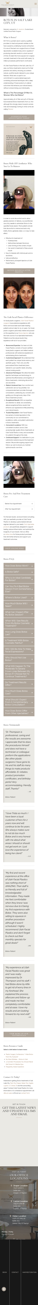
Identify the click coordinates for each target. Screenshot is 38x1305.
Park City (13, 1083)
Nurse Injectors (24, 333)
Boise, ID (14, 1085)
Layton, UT (7, 1085)
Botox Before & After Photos (19, 271)
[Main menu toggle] (35, 3)
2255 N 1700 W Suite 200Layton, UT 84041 (20, 1206)
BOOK (5, 1272)
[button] (19, 118)
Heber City (24, 1083)
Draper (18, 1083)
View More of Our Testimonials (19, 1034)
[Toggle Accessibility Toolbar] (4, 1289)
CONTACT (15, 1272)
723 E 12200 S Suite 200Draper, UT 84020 (20, 1190)
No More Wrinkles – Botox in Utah (17, 1059)
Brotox (10, 109)
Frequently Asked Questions (15, 1067)
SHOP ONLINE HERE (14, 548)
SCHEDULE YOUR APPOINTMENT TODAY (19, 117)
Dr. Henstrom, (21, 29)
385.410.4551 (8, 1093)
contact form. (25, 1093)
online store (9, 534)
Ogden (31, 1083)
